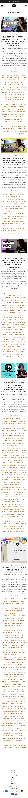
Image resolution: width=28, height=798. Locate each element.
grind (3, 216)
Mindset (17, 465)
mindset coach (13, 467)
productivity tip (16, 119)
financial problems (9, 649)
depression (7, 623)
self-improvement (8, 124)
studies (22, 124)
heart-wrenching (17, 662)
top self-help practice (17, 526)
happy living (15, 654)
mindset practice (14, 470)
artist (9, 199)
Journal (23, 667)
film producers (17, 638)
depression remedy (17, 627)
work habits (18, 131)
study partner (21, 341)
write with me (19, 133)
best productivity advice (12, 80)
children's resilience (17, 615)
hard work (10, 216)
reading (16, 716)
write (11, 133)
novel (4, 693)
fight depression (14, 635)
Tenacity (4, 508)
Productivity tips (9, 221)
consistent (14, 104)
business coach (17, 610)
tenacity (21, 226)
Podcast (22, 487)
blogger (6, 443)
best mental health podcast (11, 423)
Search (14, 765)
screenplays (12, 725)
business (13, 99)
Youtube (17, 233)
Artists (18, 298)
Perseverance (17, 484)
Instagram (14, 781)
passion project (13, 329)
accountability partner (13, 196)
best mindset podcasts (9, 430)
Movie (5, 689)
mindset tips (21, 474)
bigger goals (7, 203)
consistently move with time (13, 315)
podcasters (13, 489)
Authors (17, 608)
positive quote (8, 710)
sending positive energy (15, 732)
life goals (15, 111)
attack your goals (12, 201)
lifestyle (7, 460)
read (10, 716)
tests (9, 346)
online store (14, 694)
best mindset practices (17, 431)
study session (17, 342)
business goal (18, 204)
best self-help (10, 87)
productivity (12, 114)
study (3, 126)
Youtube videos (13, 358)
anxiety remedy (9, 606)
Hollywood (8, 664)
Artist (12, 298)
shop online (19, 733)
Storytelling (19, 737)
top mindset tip (16, 519)
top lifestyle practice (15, 508)
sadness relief (7, 720)
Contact (14, 766)
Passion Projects (10, 482)
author (10, 608)
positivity (19, 713)
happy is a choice (7, 652)
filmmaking (22, 640)
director (5, 628)
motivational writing (9, 479)
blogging (21, 443)
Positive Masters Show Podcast (13, 499)
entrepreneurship (9, 215)
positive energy (14, 699)
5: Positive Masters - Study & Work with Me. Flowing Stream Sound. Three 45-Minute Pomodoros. (14, 41)
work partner (20, 351)
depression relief (10, 625)
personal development (10, 113)
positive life (14, 492)
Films (2, 642)
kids (16, 669)
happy (23, 650)
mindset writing (9, 475)
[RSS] (20, 12)
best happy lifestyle (14, 419)
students (11, 223)
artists (14, 199)
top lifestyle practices (15, 508)
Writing (17, 747)
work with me (19, 353)
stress (4, 738)
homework (21, 327)
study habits (10, 126)
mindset (14, 676)
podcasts (22, 491)
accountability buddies (15, 293)
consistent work (7, 209)
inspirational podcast (18, 455)
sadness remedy (9, 721)
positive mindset (9, 501)
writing (10, 233)
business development (17, 307)
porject (6, 492)
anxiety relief (7, 605)
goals (22, 215)
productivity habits (16, 116)
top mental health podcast (13, 510)
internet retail (14, 667)
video (12, 347)
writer (14, 231)
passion (11, 480)
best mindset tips (19, 433)
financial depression (10, 645)
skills (17, 124)
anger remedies (14, 601)
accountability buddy (16, 194)
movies (13, 691)
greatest (21, 649)
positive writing (9, 713)
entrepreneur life (8, 324)
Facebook (15, 775)
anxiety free (19, 603)
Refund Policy (14, 770)
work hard (11, 351)
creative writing (19, 209)
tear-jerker (6, 743)
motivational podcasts (16, 477)
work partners (8, 353)
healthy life (5, 657)
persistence (7, 486)
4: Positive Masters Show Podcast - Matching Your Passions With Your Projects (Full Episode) (14, 387)
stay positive (19, 735)
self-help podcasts (15, 504)
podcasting (22, 489)
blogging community (11, 445)
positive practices (20, 708)
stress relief (20, 738)
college (11, 208)
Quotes (5, 716)
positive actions (13, 698)
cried (16, 622)
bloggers (13, 443)
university (6, 228)
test (4, 346)
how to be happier (16, 453)
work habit (18, 349)
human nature (18, 664)
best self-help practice (15, 89)
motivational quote (9, 686)
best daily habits (20, 75)
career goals (19, 102)
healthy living (14, 660)
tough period (6, 745)
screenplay (19, 721)
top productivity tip (15, 129)
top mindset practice (15, 517)
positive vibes (19, 711)
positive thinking (8, 711)
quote (21, 715)
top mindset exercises (15, 514)
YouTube (15, 783)
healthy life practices (18, 657)
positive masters (7, 704)
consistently (13, 106)
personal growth (18, 332)
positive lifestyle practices (13, 702)
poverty (6, 715)
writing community (18, 748)
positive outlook (7, 706)
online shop (17, 693)
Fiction (10, 633)
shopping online (8, 735)
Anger (18, 598)
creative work (8, 317)
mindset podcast (14, 469)
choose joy (13, 447)
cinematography (10, 618)
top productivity (18, 346)
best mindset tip (7, 433)
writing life (14, 531)
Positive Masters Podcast (16, 497)
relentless (20, 221)
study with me (21, 126)
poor (4, 698)
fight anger (18, 633)
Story (12, 737)
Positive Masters (8, 334)
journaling (6, 669)
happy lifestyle (15, 450)
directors (12, 628)
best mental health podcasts (15, 424)
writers (20, 231)
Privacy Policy (14, 772)
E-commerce (21, 628)
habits (3, 111)
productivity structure (9, 118)
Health (21, 655)
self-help (11, 123)
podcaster (4, 489)
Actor (7, 598)
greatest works (7, 650)
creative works (19, 317)
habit (9, 327)
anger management (13, 600)
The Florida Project (18, 743)
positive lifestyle (12, 701)
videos (17, 347)
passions (20, 482)
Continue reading (13, 71)
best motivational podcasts (13, 436)
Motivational (17, 684)
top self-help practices (11, 528)
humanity (5, 666)
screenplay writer (9, 337)
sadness (21, 718)
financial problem (17, 647)
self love (17, 728)
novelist (23, 111)
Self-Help (14, 502)
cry (21, 622)
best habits (5, 77)
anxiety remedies (19, 605)
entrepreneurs (19, 213)
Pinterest (15, 779)
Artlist (8, 418)
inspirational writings (16, 458)
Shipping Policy (14, 768)
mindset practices (14, 677)
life (20, 669)
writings (22, 531)
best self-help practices (11, 442)
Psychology (14, 715)
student (4, 223)
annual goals (10, 74)
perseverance (13, 331)
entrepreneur (20, 109)
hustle (17, 216)
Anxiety (11, 603)
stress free (11, 738)
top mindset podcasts (15, 516)
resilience (6, 502)
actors (13, 598)
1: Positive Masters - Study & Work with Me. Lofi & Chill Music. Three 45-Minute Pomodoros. (14, 262)
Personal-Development (10, 487)
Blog (9, 12)
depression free (17, 623)
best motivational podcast (12, 435)
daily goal (9, 211)
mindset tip (11, 474)
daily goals (17, 211)
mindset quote (14, 472)
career (3, 310)
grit (24, 448)
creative (19, 618)
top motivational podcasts (17, 523)
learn (9, 111)
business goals (8, 102)
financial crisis (18, 644)
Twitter (14, 777)
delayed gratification (14, 448)
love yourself (20, 671)
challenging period (9, 611)
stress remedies (8, 740)
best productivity (19, 79)
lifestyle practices (8, 462)
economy (4, 633)
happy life (5, 450)
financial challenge (12, 642)
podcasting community (9, 491)
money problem (16, 682)
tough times (16, 745)
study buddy (7, 225)
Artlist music (16, 418)
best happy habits (16, 77)
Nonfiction (20, 691)
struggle (13, 742)
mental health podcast (11, 464)
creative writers (14, 107)
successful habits (8, 128)
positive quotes (19, 710)
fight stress (15, 637)
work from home (7, 349)
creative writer (7, 319)
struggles (20, 742)
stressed (6, 742)
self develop (7, 726)
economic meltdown (18, 632)
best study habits (16, 96)
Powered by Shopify (14, 788)
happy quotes (13, 655)
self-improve (20, 123)
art (8, 298)
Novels (9, 693)
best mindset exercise (13, 426)
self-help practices (18, 506)
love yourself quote (9, 672)
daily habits (11, 109)
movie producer (14, 689)
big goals (16, 97)
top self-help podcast (8, 524)
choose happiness (9, 617)
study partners (6, 342)
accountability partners (11, 198)
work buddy (20, 228)
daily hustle (11, 322)
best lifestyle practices (17, 421)
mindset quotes (13, 679)
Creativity (6, 620)
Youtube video (19, 356)
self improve (17, 726)
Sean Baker (21, 725)
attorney (10, 75)
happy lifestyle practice (14, 451)
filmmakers (13, 640)
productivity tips (9, 121)
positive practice (7, 708)
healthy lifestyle (7, 659)
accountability (10, 193)
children (12, 613)
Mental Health (20, 462)
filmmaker (4, 640)
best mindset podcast (17, 428)
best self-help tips (11, 92)
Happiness (17, 650)
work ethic (5, 230)
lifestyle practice (17, 460)
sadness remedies (19, 720)
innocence (12, 666)
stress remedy (19, 740)
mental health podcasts (13, 464)
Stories (6, 737)
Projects (20, 501)
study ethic (16, 225)
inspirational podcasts (9, 457)
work (13, 228)
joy (13, 669)
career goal (17, 206)
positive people (20, 706)
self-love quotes (13, 732)
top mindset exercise (16, 513)
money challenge (14, 681)
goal (17, 215)
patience (8, 484)
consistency (5, 104)
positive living (14, 496)
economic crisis (10, 630)
